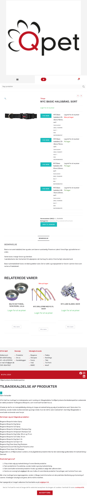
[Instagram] (84, 373)
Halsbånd (52, 221)
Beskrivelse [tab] (43, 238)
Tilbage (42, 98)
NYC (57, 221)
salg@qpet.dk (44, 482)
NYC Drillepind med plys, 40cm (43, 308)
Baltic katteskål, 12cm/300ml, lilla (16, 305)
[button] (17, 79)
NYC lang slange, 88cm (70, 304)
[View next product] (81, 95)
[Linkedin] (84, 376)
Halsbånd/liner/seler (66, 221)
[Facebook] (80, 373)
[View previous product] (77, 95)
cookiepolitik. (79, 487)
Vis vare (46, 115)
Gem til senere (49, 224)
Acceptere (45, 493)
